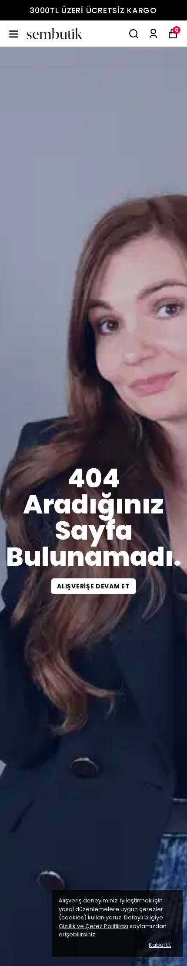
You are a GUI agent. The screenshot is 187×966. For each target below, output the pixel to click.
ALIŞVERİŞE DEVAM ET (93, 586)
